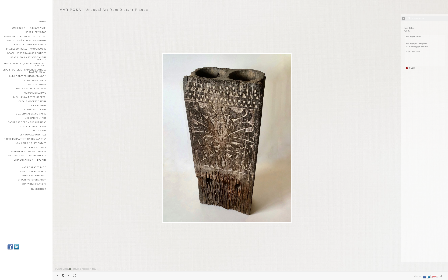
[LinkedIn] (16, 249)
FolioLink (75, 269)
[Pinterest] (434, 277)
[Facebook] (10, 249)
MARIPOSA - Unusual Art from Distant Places (103, 10)
